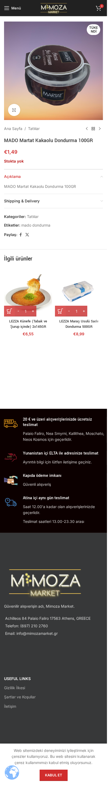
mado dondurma (35, 225)
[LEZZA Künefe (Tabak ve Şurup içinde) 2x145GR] (28, 293)
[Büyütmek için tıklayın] (14, 110)
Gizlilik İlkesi (14, 687)
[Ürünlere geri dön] (93, 128)
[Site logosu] (53, 7)
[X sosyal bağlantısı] (27, 234)
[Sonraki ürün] (99, 128)
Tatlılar (34, 128)
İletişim (10, 706)
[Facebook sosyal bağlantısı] (20, 234)
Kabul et (53, 775)
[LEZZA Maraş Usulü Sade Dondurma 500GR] (79, 293)
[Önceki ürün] (87, 128)
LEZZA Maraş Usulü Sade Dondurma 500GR (79, 324)
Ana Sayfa (13, 128)
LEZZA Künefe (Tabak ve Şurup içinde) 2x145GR (28, 324)
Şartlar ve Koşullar (20, 697)
